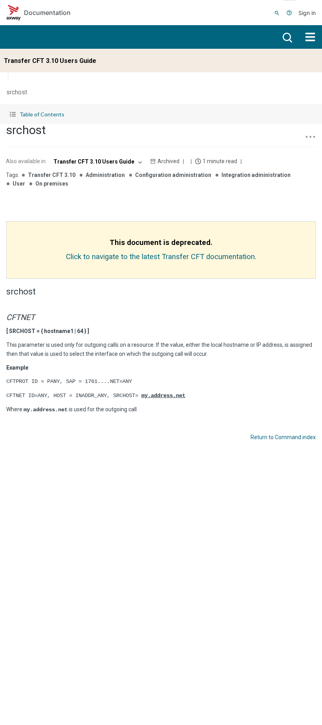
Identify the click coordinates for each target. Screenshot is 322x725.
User (19, 183)
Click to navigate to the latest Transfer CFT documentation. (161, 256)
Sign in (307, 12)
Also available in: (26, 161)
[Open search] (287, 37)
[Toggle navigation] (310, 37)
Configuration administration (173, 175)
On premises (51, 183)
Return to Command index (283, 437)
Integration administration (256, 175)
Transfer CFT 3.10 (51, 175)
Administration (105, 175)
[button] (161, 114)
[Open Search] (277, 12)
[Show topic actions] (310, 137)
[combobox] (97, 162)
